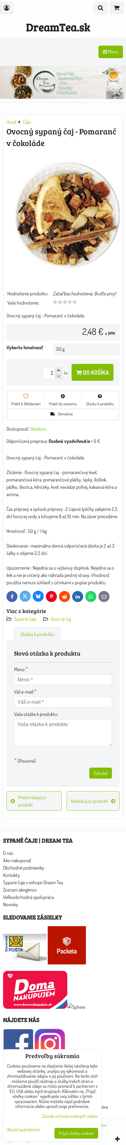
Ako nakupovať (17, 860)
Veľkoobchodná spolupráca (28, 897)
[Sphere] (76, 1007)
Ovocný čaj (61, 619)
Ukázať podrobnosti (23, 1129)
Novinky (10, 904)
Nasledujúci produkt (89, 801)
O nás (8, 853)
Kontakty (11, 875)
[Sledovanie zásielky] (25, 963)
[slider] (65, 302)
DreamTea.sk (58, 26)
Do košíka (95, 372)
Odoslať (101, 773)
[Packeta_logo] (67, 963)
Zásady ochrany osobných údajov (70, 1116)
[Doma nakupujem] (35, 1007)
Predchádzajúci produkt (32, 801)
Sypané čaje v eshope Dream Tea (33, 882)
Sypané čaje (25, 619)
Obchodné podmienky (23, 868)
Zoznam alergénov (20, 890)
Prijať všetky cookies (76, 1133)
